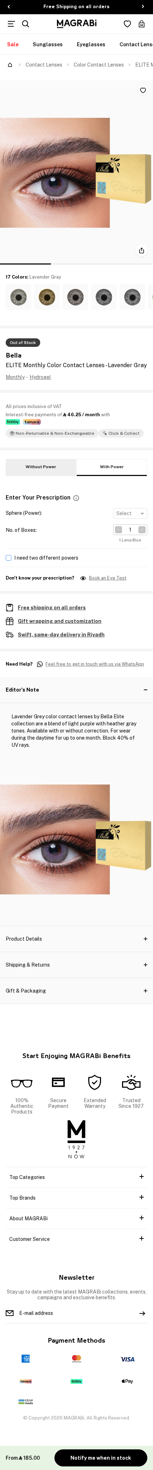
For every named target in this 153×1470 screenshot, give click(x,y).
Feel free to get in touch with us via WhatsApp (95, 664)
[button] (18, 297)
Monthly (15, 377)
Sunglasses (48, 44)
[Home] (10, 64)
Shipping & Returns (28, 965)
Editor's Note (22, 690)
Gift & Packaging (26, 991)
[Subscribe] (142, 1313)
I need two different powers (46, 558)
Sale (13, 44)
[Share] (141, 250)
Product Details (24, 939)
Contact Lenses (44, 65)
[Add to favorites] (143, 90)
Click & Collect (124, 433)
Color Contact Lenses (99, 65)
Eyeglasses (91, 44)
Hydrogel (40, 377)
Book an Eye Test (107, 578)
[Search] (25, 24)
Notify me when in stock (100, 1458)
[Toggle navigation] (11, 24)
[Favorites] (127, 24)
